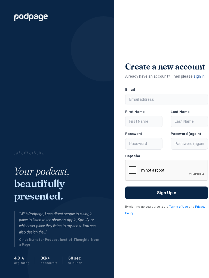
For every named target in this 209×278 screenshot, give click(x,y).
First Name (135, 112)
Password (133, 134)
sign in (199, 76)
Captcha (132, 156)
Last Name (180, 112)
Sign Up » (166, 192)
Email (130, 89)
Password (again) (186, 134)
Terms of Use (178, 206)
